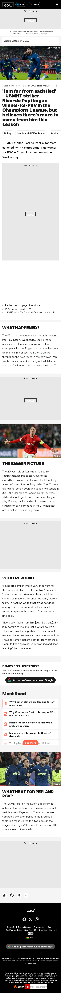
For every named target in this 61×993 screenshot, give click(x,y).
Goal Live (43, 930)
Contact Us (11, 927)
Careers (51, 927)
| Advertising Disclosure (22, 34)
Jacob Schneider (11, 85)
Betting (52, 930)
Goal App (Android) (14, 930)
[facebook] (24, 920)
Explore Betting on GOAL (16, 40)
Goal (16, 958)
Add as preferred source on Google (32, 680)
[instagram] (36, 920)
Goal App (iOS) (30, 930)
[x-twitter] (30, 920)
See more (30, 742)
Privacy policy (39, 927)
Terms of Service (24, 927)
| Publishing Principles (39, 34)
